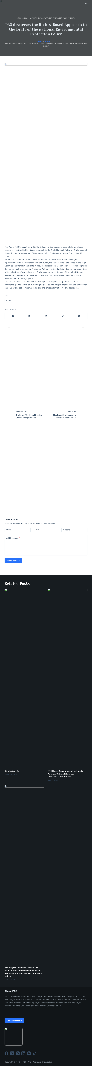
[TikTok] (35, 1053)
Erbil (8, 301)
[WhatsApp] (79, 316)
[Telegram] (62, 316)
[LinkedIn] (46, 316)
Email (37, 530)
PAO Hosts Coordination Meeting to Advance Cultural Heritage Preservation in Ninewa (65, 774)
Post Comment (13, 560)
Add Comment (13, 538)
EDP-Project (64, 18)
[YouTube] (29, 1053)
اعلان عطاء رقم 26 (12, 771)
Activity (33, 18)
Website (66, 530)
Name (8, 530)
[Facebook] (13, 316)
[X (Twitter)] (29, 316)
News (72, 18)
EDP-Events (53, 18)
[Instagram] (18, 1053)
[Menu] (86, 4)
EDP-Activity (43, 18)
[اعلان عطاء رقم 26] (24, 678)
